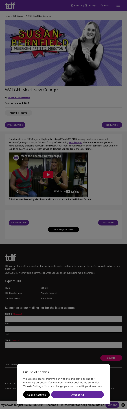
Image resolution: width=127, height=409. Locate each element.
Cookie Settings (36, 394)
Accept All (77, 394)
